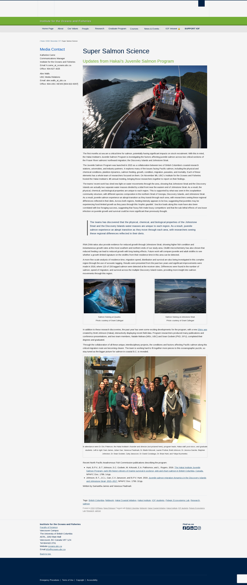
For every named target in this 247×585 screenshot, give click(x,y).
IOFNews (99, 508)
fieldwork (109, 500)
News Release (109, 508)
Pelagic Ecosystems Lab (177, 500)
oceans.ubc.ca (55, 546)
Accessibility (92, 580)
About (60, 28)
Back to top (45, 554)
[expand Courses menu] (141, 28)
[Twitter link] (188, 528)
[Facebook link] (184, 528)
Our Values (73, 28)
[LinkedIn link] (191, 528)
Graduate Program (117, 28)
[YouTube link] (195, 528)
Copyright (80, 580)
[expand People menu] (91, 28)
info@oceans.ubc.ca (55, 549)
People (85, 28)
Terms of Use (67, 580)
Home (43, 41)
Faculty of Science (49, 527)
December (54, 41)
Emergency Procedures (49, 580)
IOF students (158, 500)
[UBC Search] (201, 3)
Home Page (47, 28)
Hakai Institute (144, 500)
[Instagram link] (199, 528)
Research (99, 28)
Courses (134, 28)
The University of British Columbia (46, 8)
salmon (86, 504)
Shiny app (202, 329)
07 (60, 41)
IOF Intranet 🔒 (173, 28)
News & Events (151, 28)
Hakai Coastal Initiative (125, 500)
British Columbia (96, 500)
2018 (47, 41)
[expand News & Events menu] (161, 28)
